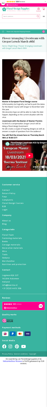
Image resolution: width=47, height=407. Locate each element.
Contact (6, 190)
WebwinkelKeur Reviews (12, 361)
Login (5, 210)
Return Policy (8, 193)
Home (4, 46)
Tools (5, 254)
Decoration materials (12, 248)
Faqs (4, 196)
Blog (4, 224)
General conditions (21, 354)
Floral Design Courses (13, 203)
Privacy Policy (7, 354)
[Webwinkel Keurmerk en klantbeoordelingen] (43, 31)
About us (6, 221)
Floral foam (8, 235)
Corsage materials (11, 245)
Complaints (7, 200)
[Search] (38, 16)
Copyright (32, 354)
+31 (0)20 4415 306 (11, 288)
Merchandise (8, 261)
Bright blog (12, 46)
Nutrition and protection (14, 264)
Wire (4, 251)
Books (5, 241)
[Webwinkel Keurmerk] (7, 321)
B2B (4, 206)
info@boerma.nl (10, 285)
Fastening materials (12, 238)
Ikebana (6, 258)
